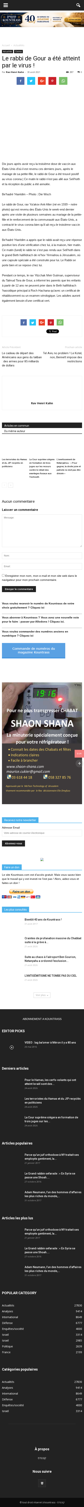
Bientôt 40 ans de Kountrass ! (43, 919)
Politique (7, 1346)
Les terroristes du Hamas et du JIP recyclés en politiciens (14, 463)
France (6, 1352)
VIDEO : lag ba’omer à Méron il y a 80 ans (50, 1042)
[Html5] (42, 1483)
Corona (18, 51)
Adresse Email (11, 827)
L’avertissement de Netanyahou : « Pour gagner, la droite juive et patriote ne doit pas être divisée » (69, 466)
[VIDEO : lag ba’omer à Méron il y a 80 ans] (11, 1047)
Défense (7, 1323)
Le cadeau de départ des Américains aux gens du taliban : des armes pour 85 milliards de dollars (22, 359)
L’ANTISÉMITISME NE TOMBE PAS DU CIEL (51, 975)
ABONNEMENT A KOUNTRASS (42, 1019)
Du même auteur (14, 431)
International (10, 1317)
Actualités (7, 51)
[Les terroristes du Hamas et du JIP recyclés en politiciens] (14, 447)
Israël (5, 1334)
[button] (78, 5)
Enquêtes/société (13, 1329)
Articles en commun (16, 425)
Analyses (7, 1311)
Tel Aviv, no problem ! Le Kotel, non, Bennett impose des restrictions (62, 357)
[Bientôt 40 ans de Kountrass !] (11, 924)
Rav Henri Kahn (15, 72)
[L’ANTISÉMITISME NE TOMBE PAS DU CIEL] (11, 980)
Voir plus (41, 995)
